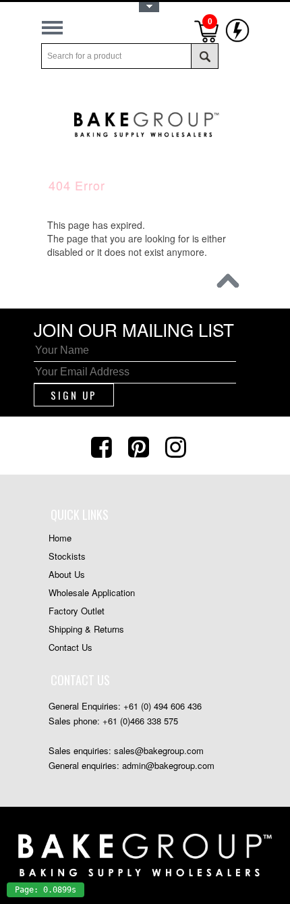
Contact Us (70, 647)
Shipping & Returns (86, 628)
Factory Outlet (77, 610)
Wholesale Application (92, 592)
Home (60, 537)
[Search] (204, 56)
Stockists (67, 556)
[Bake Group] (145, 142)
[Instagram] (177, 445)
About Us (67, 574)
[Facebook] (103, 445)
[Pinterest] (140, 445)
